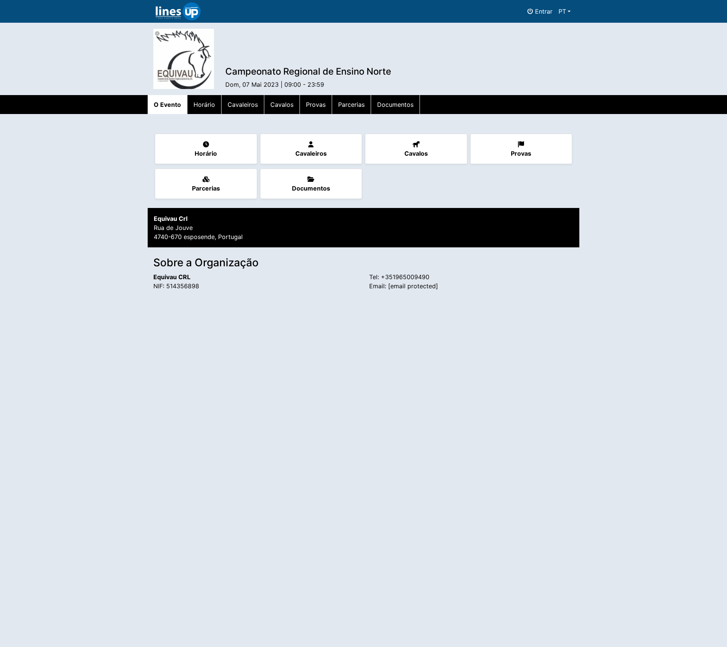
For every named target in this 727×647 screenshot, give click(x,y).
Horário (204, 104)
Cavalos (281, 104)
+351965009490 (405, 277)
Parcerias (351, 104)
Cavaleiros (243, 104)
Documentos (395, 104)
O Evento (167, 104)
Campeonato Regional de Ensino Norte (308, 71)
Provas (316, 104)
